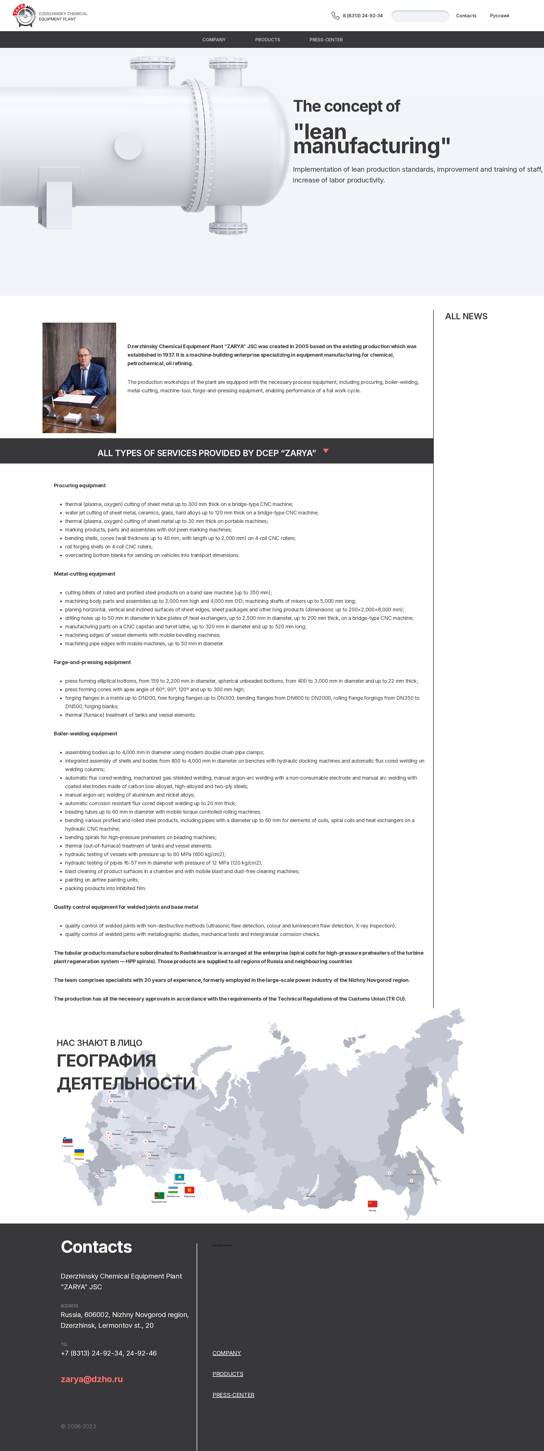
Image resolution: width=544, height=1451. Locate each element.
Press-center (326, 39)
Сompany (214, 39)
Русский (499, 15)
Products (267, 39)
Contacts (466, 15)
